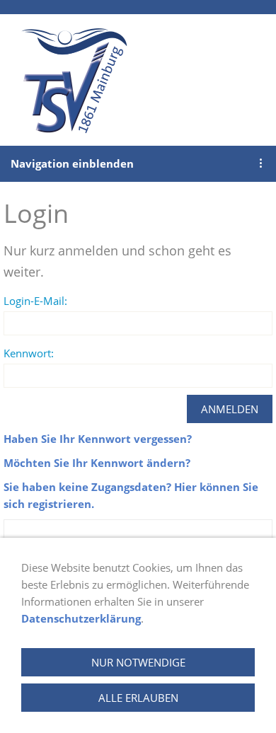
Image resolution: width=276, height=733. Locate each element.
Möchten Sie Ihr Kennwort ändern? (97, 463)
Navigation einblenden (72, 163)
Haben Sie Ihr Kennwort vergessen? (98, 439)
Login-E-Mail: (35, 301)
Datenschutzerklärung (81, 618)
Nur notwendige (138, 662)
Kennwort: (29, 353)
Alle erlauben (138, 698)
